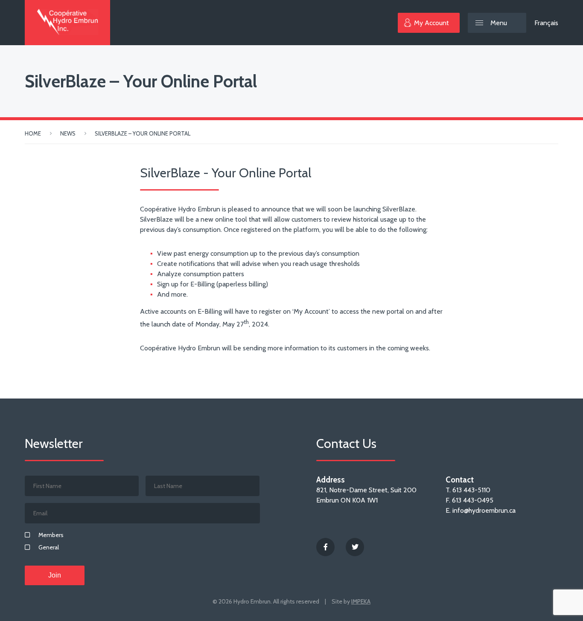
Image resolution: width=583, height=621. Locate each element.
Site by (351, 601)
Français (546, 23)
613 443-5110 (471, 490)
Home (33, 133)
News (68, 133)
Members (51, 535)
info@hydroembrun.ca (484, 510)
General (48, 547)
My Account (431, 23)
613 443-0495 (472, 500)
